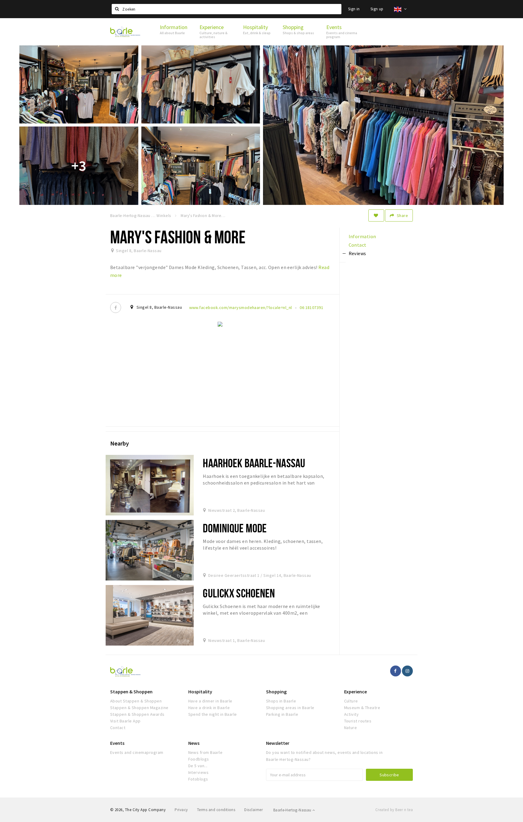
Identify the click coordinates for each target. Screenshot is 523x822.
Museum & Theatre (362, 707)
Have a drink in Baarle (209, 707)
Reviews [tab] (357, 253)
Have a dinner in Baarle (210, 701)
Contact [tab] (358, 245)
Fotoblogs (198, 779)
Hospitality (200, 692)
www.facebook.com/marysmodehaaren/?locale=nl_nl (240, 307)
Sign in (354, 9)
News (193, 743)
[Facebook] (115, 307)
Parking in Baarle (282, 714)
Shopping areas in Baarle (290, 707)
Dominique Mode (235, 527)
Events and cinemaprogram (136, 752)
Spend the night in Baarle (212, 714)
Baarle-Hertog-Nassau (292, 810)
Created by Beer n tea (394, 809)
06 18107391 (311, 307)
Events (117, 743)
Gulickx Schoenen (239, 593)
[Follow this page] (376, 215)
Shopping (276, 692)
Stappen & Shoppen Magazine (139, 707)
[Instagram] (407, 671)
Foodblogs (198, 759)
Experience (355, 692)
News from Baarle (205, 752)
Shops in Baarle (281, 701)
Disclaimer (253, 809)
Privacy (181, 809)
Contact (117, 727)
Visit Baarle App (125, 721)
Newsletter (277, 743)
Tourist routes (358, 721)
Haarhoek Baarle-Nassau (254, 462)
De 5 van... (198, 765)
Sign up (376, 9)
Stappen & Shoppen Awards (137, 714)
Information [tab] (362, 236)
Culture (351, 701)
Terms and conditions (216, 809)
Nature (350, 727)
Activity (351, 714)
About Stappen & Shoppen (136, 701)
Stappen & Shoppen (131, 692)
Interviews (198, 772)
